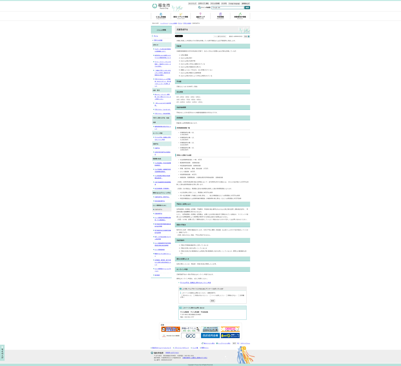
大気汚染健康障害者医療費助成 (163, 183)
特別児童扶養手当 (160, 201)
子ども (180, 23)
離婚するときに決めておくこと (163, 255)
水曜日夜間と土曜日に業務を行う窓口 (194, 358)
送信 (212, 301)
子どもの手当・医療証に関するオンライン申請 (195, 282)
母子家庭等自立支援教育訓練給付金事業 (163, 231)
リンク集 (195, 348)
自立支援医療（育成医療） (162, 188)
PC (238, 343)
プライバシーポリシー (181, 348)
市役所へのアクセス (172, 352)
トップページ (164, 23)
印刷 (245, 36)
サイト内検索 (206, 7)
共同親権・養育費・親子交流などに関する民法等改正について (163, 262)
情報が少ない (232, 295)
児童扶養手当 (158, 213)
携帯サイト (205, 348)
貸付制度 (157, 275)
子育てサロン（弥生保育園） (163, 113)
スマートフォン (245, 343)
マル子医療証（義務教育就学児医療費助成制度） (163, 170)
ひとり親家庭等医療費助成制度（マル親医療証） (163, 219)
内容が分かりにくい (201, 295)
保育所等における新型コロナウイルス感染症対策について (163, 56)
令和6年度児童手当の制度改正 (162, 153)
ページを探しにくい (218, 295)
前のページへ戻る (209, 343)
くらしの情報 (173, 23)
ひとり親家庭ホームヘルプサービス (163, 270)
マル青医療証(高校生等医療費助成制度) (162, 177)
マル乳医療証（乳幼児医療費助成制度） (163, 164)
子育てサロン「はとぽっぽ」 (163, 109)
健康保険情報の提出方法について (163, 128)
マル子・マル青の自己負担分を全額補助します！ (163, 50)
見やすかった (187, 295)
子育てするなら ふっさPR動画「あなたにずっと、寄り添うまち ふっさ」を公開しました (163, 82)
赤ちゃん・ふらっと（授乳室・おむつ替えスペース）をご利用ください (163, 97)
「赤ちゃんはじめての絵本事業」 (163, 104)
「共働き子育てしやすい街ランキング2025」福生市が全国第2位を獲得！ (163, 73)
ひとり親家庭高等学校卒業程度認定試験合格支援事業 (163, 244)
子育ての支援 (187, 23)
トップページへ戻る (224, 343)
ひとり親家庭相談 (160, 249)
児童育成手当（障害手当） (162, 197)
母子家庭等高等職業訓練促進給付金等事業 (163, 225)
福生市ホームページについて (161, 348)
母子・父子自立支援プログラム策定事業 (163, 238)
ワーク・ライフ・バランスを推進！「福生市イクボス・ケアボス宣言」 (163, 64)
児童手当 (157, 148)
